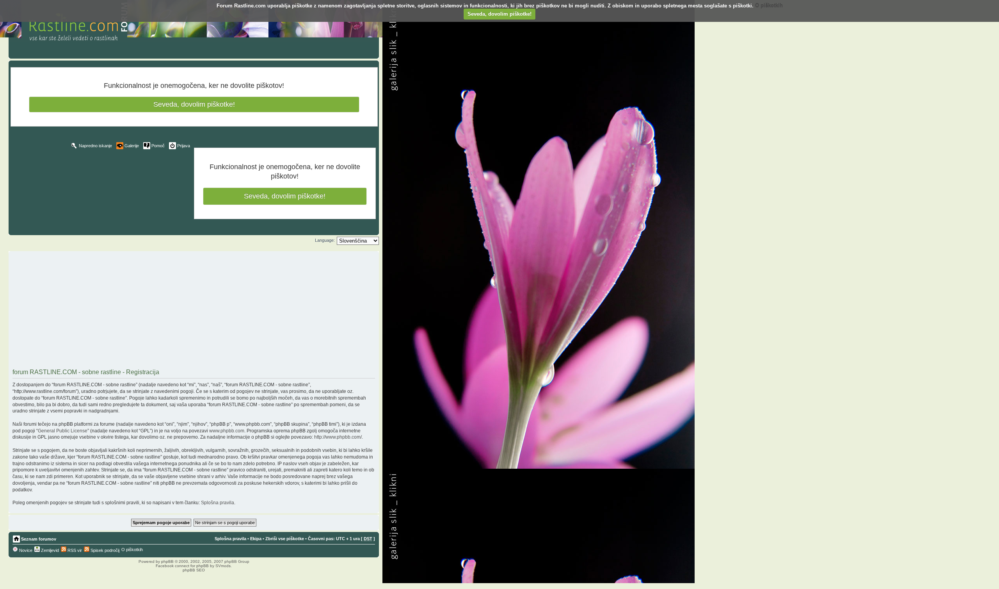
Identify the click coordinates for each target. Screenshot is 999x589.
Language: (325, 240)
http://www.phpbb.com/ (338, 437)
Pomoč (158, 145)
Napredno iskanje (95, 145)
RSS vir (74, 550)
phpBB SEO (194, 570)
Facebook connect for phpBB (182, 566)
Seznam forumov (38, 539)
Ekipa (255, 538)
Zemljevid (49, 550)
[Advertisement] (193, 311)
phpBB (167, 561)
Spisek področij (104, 550)
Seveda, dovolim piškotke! (499, 14)
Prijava (183, 145)
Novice (25, 550)
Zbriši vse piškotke (284, 538)
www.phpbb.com (226, 431)
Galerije (131, 145)
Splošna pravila (217, 502)
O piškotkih (769, 6)
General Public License (62, 431)
